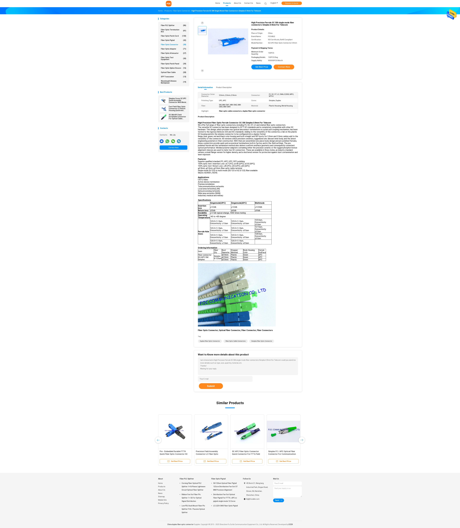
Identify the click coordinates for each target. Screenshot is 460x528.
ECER (291, 524)
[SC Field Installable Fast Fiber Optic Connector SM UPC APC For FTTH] (175, 431)
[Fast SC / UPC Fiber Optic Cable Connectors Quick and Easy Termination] (211, 431)
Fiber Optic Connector (173, 45)
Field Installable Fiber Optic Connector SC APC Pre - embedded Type (283, 454)
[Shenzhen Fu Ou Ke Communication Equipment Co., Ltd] (168, 3)
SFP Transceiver (173, 77)
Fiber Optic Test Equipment (173, 58)
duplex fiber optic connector (210, 341)
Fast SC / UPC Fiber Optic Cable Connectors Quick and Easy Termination (210, 454)
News (160, 493)
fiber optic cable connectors (236, 341)
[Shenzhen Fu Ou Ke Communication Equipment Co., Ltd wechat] (173, 141)
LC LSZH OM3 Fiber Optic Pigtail (225, 506)
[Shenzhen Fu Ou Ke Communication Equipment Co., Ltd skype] (179, 141)
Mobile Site (162, 500)
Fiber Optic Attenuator (173, 53)
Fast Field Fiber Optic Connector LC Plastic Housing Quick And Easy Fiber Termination (178, 108)
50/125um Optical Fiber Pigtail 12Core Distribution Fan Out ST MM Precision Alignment (225, 486)
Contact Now (174, 148)
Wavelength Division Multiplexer (173, 82)
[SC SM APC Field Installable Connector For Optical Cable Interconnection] (164, 117)
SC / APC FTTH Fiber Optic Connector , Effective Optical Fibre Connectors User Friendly (247, 454)
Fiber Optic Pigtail (173, 40)
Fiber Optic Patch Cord (173, 36)
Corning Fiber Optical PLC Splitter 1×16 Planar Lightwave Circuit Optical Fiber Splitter (193, 486)
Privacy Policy (163, 503)
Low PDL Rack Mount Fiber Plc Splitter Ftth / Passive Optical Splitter (193, 509)
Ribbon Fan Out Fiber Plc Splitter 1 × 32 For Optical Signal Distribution (191, 498)
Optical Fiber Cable (173, 72)
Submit (211, 386)
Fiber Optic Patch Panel (173, 64)
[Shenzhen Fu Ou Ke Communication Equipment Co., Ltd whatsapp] (167, 141)
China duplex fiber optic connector (180, 524)
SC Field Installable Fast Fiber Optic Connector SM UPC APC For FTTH (175, 454)
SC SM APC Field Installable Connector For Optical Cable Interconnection (177, 117)
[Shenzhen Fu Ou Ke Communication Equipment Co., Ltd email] (162, 141)
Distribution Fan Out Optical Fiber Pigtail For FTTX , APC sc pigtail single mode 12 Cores (225, 498)
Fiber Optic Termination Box (173, 31)
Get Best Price (261, 67)
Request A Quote (291, 3)
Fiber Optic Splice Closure (173, 68)
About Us (161, 490)
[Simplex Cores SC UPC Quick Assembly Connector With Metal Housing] (164, 101)
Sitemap (161, 497)
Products (161, 487)
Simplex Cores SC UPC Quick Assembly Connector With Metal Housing (177, 100)
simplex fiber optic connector (261, 341)
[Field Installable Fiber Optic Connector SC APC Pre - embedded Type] (283, 431)
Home (160, 483)
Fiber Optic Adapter (173, 49)
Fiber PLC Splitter (173, 25)
